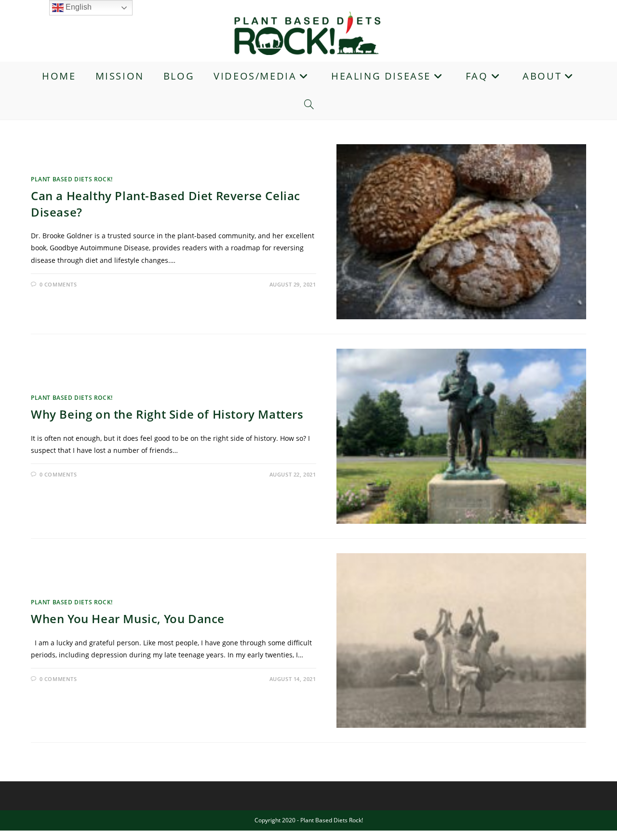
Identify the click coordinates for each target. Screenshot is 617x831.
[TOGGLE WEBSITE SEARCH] (309, 105)
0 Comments (58, 284)
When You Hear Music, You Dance (128, 619)
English (78, 7)
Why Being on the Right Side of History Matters (167, 414)
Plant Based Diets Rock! (72, 179)
